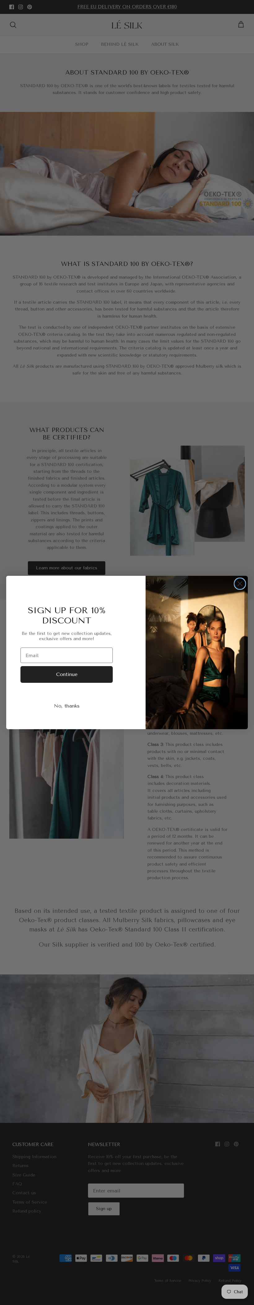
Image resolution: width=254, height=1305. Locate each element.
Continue (66, 674)
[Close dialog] (239, 583)
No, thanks (67, 706)
